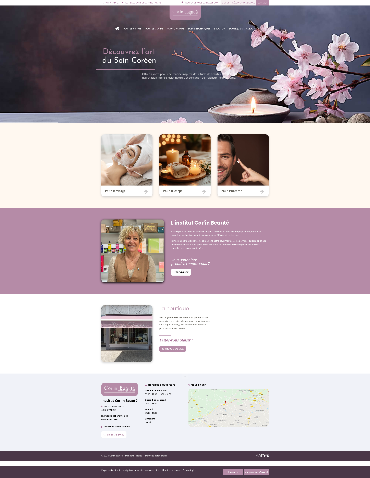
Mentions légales (133, 455)
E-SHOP (225, 2)
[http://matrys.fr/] (262, 456)
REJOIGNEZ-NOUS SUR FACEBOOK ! (202, 2)
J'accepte (233, 472)
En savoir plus (189, 470)
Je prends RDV (181, 272)
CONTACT (262, 2)
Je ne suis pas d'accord (256, 472)
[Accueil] (117, 26)
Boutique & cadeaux (173, 349)
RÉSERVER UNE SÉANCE (243, 2)
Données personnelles (156, 455)
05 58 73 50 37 (115, 434)
